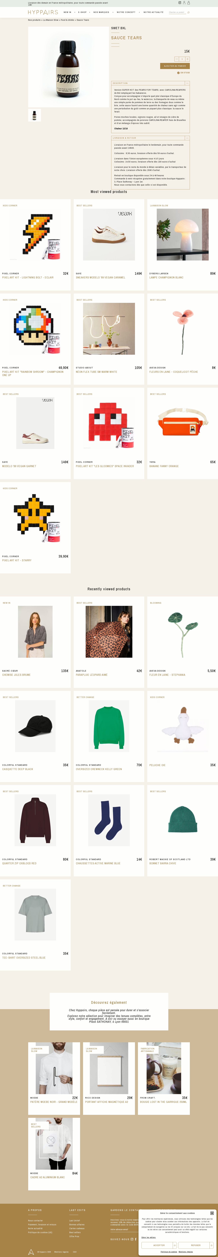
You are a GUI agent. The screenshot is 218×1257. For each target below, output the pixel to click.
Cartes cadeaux (77, 1228)
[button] (212, 1213)
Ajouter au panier (175, 66)
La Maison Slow (50, 19)
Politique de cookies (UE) (40, 1232)
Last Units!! (74, 1220)
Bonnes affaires (77, 1224)
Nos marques (101, 12)
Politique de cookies (169, 1252)
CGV (75, 1252)
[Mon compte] (184, 2)
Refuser (196, 1245)
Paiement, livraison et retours (42, 1224)
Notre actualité (154, 12)
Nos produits (34, 19)
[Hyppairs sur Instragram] (180, 2)
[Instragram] (132, 1239)
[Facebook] (135, 1239)
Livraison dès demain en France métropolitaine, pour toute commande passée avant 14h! (68, 3)
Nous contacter (35, 1220)
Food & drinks (67, 19)
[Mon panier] (188, 2)
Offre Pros (74, 1236)
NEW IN (67, 12)
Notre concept (126, 12)
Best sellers (75, 1232)
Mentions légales (186, 1252)
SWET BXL (118, 28)
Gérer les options (148, 1237)
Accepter (159, 1245)
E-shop (82, 12)
